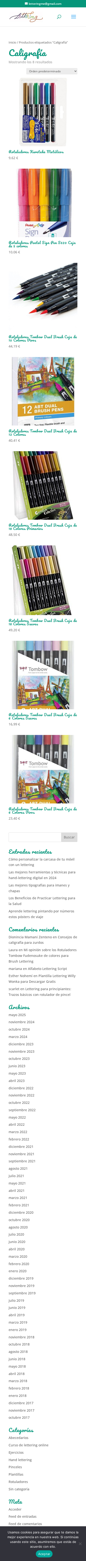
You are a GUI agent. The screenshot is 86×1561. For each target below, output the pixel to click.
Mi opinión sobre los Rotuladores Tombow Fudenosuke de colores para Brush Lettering (43, 956)
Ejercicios (16, 1452)
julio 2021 (16, 1176)
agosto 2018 (18, 1351)
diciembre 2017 (21, 1403)
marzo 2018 (18, 1381)
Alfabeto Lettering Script (47, 968)
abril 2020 (17, 1249)
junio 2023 (17, 1066)
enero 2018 (18, 1395)
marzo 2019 (18, 1322)
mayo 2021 (17, 1183)
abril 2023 (17, 1080)
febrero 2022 (19, 1139)
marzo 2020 (18, 1256)
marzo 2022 (18, 1132)
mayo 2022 (17, 1117)
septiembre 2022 (22, 1110)
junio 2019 (17, 1307)
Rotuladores (18, 1481)
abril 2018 (17, 1373)
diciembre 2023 (21, 1044)
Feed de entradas (23, 1516)
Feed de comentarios (25, 1524)
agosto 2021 (18, 1168)
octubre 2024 (19, 1029)
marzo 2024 (18, 1036)
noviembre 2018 (21, 1337)
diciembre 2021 (21, 1146)
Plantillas (16, 1474)
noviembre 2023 (21, 1051)
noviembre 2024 (21, 1022)
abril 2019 (17, 1315)
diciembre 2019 (21, 1278)
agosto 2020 (18, 1227)
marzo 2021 (18, 1197)
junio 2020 (17, 1241)
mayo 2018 (17, 1366)
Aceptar (44, 1554)
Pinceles (15, 1467)
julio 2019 (16, 1300)
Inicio (12, 42)
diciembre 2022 (21, 1088)
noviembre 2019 (21, 1285)
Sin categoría (19, 1489)
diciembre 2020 (21, 1212)
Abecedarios (18, 1437)
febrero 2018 (19, 1388)
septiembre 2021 (22, 1161)
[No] (80, 1543)
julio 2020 (16, 1234)
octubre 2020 (19, 1220)
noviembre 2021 (21, 1154)
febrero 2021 (19, 1205)
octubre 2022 (19, 1102)
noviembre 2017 (21, 1410)
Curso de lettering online (28, 1445)
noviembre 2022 (21, 1095)
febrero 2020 (19, 1264)
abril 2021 (17, 1190)
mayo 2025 (17, 1015)
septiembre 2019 (22, 1293)
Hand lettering (20, 1460)
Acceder (15, 1509)
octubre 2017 (19, 1417)
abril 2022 (17, 1124)
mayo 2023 (17, 1073)
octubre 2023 (19, 1058)
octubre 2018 (19, 1344)
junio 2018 (17, 1359)
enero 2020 (18, 1271)
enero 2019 (18, 1329)
